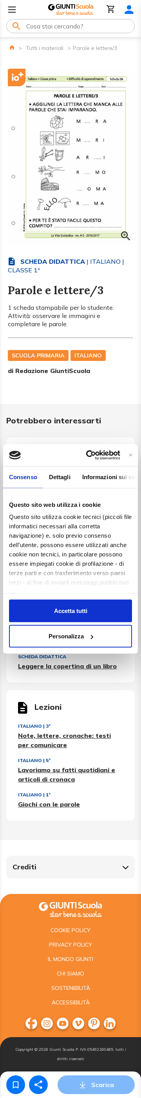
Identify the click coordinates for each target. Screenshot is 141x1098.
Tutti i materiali (44, 48)
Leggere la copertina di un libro (67, 666)
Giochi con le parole (49, 804)
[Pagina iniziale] (11, 47)
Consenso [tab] (23, 476)
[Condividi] (38, 1084)
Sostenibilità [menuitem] (70, 987)
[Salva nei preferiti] (15, 1084)
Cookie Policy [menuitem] (70, 930)
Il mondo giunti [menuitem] (70, 959)
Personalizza (66, 636)
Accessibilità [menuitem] (71, 1002)
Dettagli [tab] (59, 476)
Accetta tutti (70, 610)
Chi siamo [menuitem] (70, 973)
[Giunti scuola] (70, 908)
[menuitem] (31, 1023)
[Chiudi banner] (130, 455)
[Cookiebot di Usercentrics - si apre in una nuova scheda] (89, 455)
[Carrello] (111, 9)
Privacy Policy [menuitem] (70, 944)
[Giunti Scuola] (71, 9)
